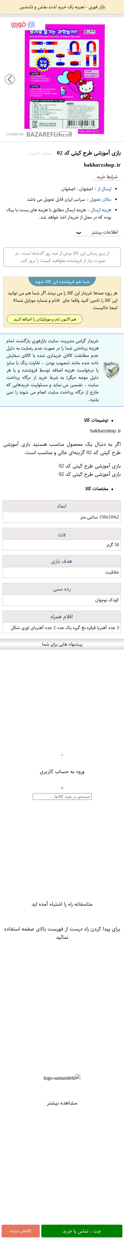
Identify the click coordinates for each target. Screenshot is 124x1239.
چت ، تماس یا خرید (82, 1231)
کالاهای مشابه (20, 1231)
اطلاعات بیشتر (96, 232)
